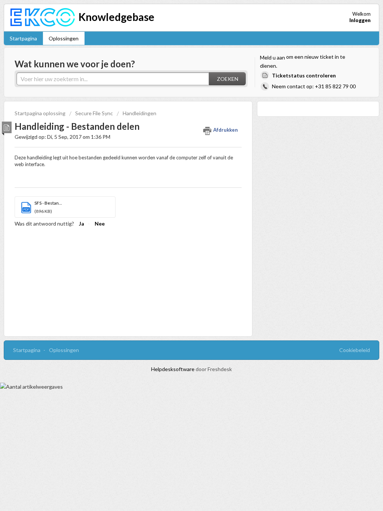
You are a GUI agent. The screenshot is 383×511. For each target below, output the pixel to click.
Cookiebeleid (354, 350)
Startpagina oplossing (41, 113)
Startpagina (23, 38)
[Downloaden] (178, 159)
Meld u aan (272, 57)
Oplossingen (64, 38)
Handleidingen (139, 113)
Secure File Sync (94, 113)
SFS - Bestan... (48, 203)
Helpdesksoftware (173, 369)
